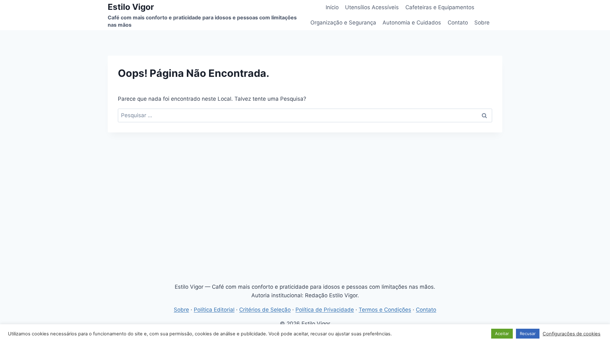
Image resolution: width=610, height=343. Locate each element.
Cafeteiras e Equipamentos (439, 7)
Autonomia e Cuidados (412, 22)
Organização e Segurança (343, 22)
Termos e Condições (385, 309)
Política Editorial (214, 309)
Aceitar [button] (502, 333)
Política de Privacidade (324, 309)
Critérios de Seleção (265, 309)
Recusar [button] (528, 333)
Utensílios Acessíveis (372, 7)
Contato (458, 22)
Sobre (482, 22)
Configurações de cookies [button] (571, 334)
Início (332, 7)
